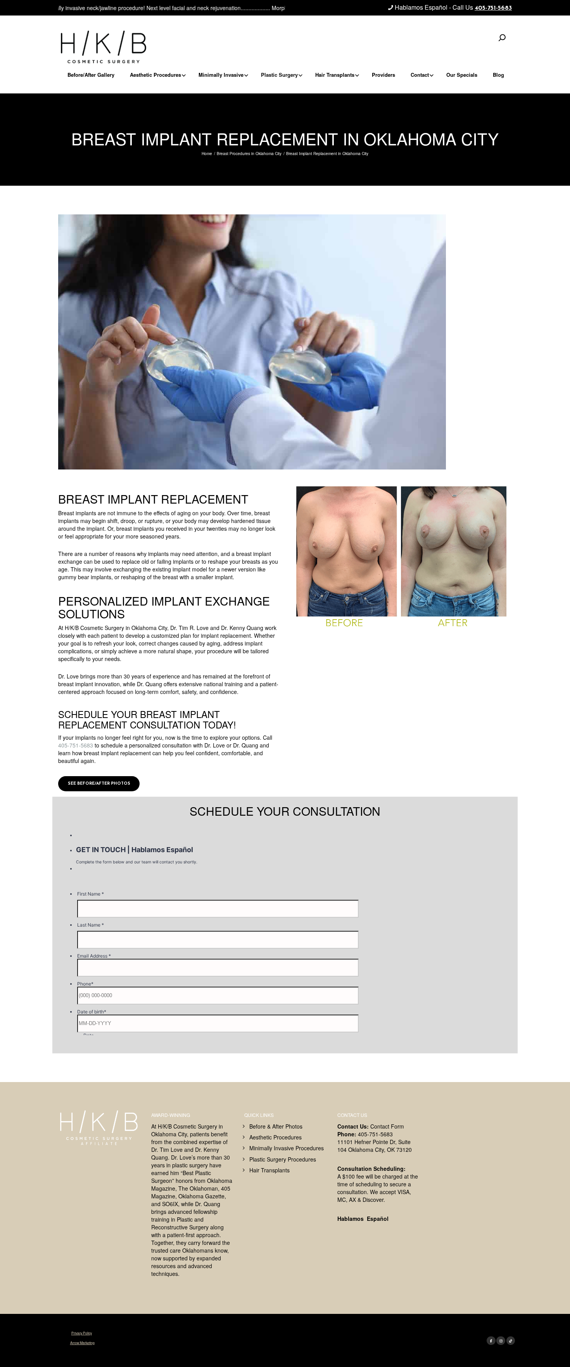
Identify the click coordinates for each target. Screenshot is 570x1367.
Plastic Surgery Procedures (282, 1159)
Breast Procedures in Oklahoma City (249, 153)
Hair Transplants (269, 1170)
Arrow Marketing (82, 1342)
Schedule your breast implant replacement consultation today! (147, 719)
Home (207, 153)
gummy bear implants (84, 577)
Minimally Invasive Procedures (286, 1148)
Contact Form (387, 1126)
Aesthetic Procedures (275, 1137)
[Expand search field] (502, 37)
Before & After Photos (275, 1126)
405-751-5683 (493, 8)
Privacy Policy (81, 1333)
